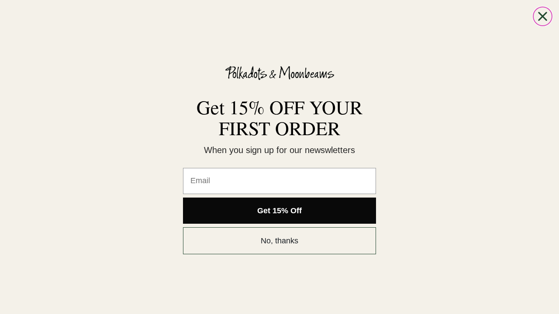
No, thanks (279, 240)
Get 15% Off (279, 210)
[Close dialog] (542, 16)
